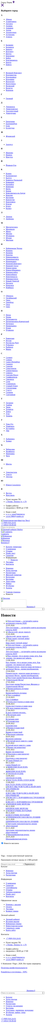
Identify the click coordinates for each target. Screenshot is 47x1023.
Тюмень (9, 416)
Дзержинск (10, 107)
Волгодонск (11, 84)
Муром (9, 238)
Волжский (10, 86)
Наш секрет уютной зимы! (17, 643)
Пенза (8, 315)
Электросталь (11, 472)
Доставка (9, 909)
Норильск (10, 285)
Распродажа (11, 573)
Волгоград (10, 81)
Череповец (10, 454)
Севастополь (11, 368)
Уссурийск (10, 428)
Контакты (10, 896)
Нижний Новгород (13, 264)
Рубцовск (10, 345)
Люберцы (10, 219)
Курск (8, 206)
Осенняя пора (11, 726)
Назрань (9, 250)
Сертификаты (11, 888)
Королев (9, 195)
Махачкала (10, 229)
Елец (8, 126)
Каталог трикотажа (13, 547)
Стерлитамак (11, 388)
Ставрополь (11, 384)
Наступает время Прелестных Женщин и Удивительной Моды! (22, 685)
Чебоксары (10, 449)
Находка (9, 255)
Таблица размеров (13, 892)
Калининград (11, 176)
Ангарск (9, 24)
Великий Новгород (14, 73)
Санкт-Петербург (13, 362)
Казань (8, 173)
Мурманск (10, 236)
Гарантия (9, 885)
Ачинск (9, 37)
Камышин (10, 182)
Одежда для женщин (14, 1006)
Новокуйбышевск (13, 270)
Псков (8, 328)
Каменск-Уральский (14, 180)
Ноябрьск (10, 288)
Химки (9, 441)
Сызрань (9, 392)
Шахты (9, 464)
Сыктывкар (10, 395)
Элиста (9, 474)
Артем (8, 30)
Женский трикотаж (13, 575)
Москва (9, 234)
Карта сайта (11, 930)
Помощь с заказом (13, 905)
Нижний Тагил (12, 266)
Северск (9, 373)
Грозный (9, 98)
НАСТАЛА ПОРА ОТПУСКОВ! (19, 784)
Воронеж (9, 90)
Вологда (9, 88)
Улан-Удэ (9, 424)
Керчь (8, 189)
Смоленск (10, 379)
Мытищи (9, 240)
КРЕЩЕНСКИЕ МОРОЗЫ (17, 808)
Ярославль (10, 495)
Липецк (9, 217)
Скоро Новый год (13, 765)
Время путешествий (14, 732)
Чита (8, 456)
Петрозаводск (11, 319)
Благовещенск (11, 60)
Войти (20, 530)
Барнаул (9, 49)
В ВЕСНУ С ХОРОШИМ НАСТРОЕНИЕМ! (24, 802)
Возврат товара (12, 911)
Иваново (9, 153)
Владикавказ (11, 77)
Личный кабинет (13, 919)
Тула (8, 414)
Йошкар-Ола (11, 165)
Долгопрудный (12, 111)
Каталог (9, 997)
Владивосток (11, 75)
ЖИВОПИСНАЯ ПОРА (16, 771)
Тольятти (9, 409)
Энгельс (9, 477)
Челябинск (10, 451)
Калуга (9, 178)
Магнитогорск (12, 227)
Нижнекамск (11, 261)
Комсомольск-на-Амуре (15, 193)
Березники (10, 56)
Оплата (9, 907)
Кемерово (10, 187)
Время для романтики (15, 752)
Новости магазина (11, 843)
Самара (9, 360)
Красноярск (10, 202)
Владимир (10, 79)
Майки (8, 583)
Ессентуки (10, 128)
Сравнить (5, 533)
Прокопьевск (11, 326)
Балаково (9, 45)
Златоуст (9, 144)
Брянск (9, 65)
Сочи (8, 381)
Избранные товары (13, 924)
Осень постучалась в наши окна (19, 706)
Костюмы (10, 579)
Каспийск (10, 184)
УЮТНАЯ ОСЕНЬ (13, 778)
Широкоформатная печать (16, 839)
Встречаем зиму (12, 719)
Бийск (8, 58)
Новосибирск (11, 274)
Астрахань (10, 35)
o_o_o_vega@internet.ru (15, 514)
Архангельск (11, 32)
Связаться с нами (13, 928)
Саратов (9, 366)
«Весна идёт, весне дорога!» (17, 636)
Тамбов (9, 405)
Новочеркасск (11, 277)
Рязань (8, 349)
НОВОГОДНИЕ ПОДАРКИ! (18, 815)
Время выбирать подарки (16, 693)
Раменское (10, 338)
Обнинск (9, 296)
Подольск (10, 324)
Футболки (10, 586)
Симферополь (11, 377)
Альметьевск (11, 21)
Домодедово (11, 113)
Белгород (9, 51)
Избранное (5, 538)
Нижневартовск (12, 259)
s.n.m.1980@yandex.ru (15, 516)
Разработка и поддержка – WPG (14, 972)
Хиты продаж (11, 570)
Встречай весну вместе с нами (18, 745)
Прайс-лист (10, 894)
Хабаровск (10, 439)
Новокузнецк (11, 268)
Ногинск (9, 283)
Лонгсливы (10, 581)
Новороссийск (12, 272)
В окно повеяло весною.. (16, 713)
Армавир (9, 28)
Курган (9, 204)
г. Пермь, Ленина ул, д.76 (16, 502)
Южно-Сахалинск (13, 485)
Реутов (8, 341)
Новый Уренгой (12, 281)
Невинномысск (12, 257)
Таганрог (9, 403)
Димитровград (12, 109)
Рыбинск (9, 347)
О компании (11, 883)
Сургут (9, 390)
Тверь (8, 407)
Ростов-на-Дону (12, 343)
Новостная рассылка (14, 926)
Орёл (8, 307)
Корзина (5, 543)
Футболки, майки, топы (15, 1012)
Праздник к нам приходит (16, 758)
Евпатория (10, 121)
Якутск (9, 493)
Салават (9, 357)
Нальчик (9, 253)
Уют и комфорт (12, 699)
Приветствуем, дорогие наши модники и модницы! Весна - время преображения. (22, 674)
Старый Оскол (12, 386)
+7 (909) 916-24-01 (8, 523)
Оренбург (10, 302)
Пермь (8, 317)
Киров (8, 191)
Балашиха (10, 47)
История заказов (12, 921)
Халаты (9, 588)
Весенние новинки (13, 739)
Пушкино (10, 330)
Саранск (9, 364)
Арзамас (9, 26)
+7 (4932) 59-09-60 (8, 525)
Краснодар (10, 200)
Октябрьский (11, 298)
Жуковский (10, 136)
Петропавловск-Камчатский (17, 321)
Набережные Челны (14, 248)
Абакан (9, 19)
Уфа (7, 431)
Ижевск (9, 155)
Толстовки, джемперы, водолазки (19, 1010)
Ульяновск (10, 426)
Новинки (9, 568)
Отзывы (9, 890)
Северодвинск (12, 371)
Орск (8, 304)
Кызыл (8, 208)
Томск (8, 411)
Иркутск (9, 157)
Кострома (10, 197)
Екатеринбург (11, 124)
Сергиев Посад (12, 375)
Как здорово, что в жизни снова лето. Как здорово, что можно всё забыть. (23, 663)
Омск (8, 300)
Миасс (8, 231)
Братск (8, 62)
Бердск (8, 54)
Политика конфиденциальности (14, 968)
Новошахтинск (12, 279)
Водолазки (10, 577)
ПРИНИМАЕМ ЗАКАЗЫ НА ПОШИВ (22, 821)
